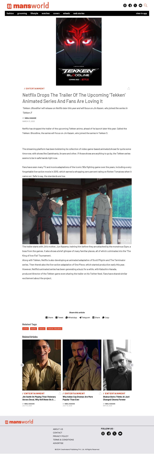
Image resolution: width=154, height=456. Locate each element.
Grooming (22, 13)
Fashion (10, 13)
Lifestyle (34, 13)
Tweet (60, 317)
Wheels (66, 13)
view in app (141, 13)
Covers (56, 13)
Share (50, 317)
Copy (107, 317)
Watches (46, 13)
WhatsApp (72, 317)
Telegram (86, 317)
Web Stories (78, 13)
